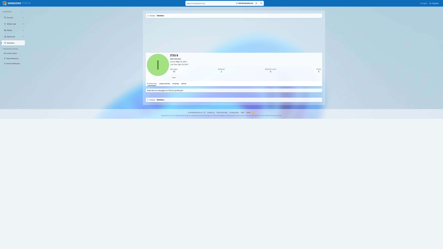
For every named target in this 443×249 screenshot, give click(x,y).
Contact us (211, 112)
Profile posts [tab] (152, 83)
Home (248, 112)
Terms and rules (222, 112)
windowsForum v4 (196, 112)
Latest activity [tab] (164, 83)
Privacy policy (234, 112)
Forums (10, 17)
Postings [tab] (175, 83)
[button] (23, 17)
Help (242, 112)
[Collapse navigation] (22, 12)
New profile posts (12, 58)
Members (11, 43)
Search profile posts (13, 63)
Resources (11, 36)
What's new (11, 24)
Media (9, 30)
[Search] (261, 3)
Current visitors (11, 53)
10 (174, 71)
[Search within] (256, 3)
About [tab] (183, 83)
